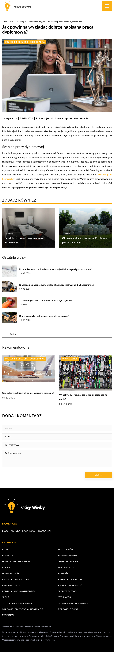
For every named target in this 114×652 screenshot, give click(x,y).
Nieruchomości (11, 573)
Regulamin (44, 531)
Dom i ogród (65, 549)
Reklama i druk (11, 585)
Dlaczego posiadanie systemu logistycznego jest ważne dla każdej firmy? (56, 284)
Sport (5, 597)
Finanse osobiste (67, 555)
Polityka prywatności (23, 531)
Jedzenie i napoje (68, 561)
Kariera (6, 567)
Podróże (63, 573)
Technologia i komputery (73, 603)
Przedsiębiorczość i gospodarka (25, 42)
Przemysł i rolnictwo (71, 579)
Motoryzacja (66, 567)
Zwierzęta (8, 615)
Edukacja (8, 555)
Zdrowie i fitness (68, 609)
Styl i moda (64, 597)
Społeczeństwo (67, 591)
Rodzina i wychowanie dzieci (19, 591)
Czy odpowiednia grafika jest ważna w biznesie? (28, 392)
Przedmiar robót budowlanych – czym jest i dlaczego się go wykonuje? (55, 269)
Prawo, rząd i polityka (15, 579)
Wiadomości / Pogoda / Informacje (22, 609)
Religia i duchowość (70, 585)
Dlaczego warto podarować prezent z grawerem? (44, 316)
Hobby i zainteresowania (16, 561)
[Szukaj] (5, 334)
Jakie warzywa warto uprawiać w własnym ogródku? (46, 300)
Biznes (6, 549)
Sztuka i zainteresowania (17, 603)
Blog (5, 531)
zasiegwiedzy (9, 118)
